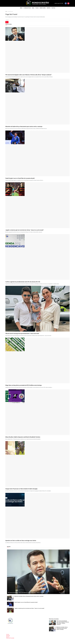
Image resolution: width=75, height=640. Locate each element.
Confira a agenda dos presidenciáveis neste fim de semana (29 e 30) (22, 281)
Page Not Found (10, 11)
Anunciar (7, 636)
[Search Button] (6, 22)
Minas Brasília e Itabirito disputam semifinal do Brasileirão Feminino (22, 437)
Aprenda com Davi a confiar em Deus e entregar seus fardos (20, 540)
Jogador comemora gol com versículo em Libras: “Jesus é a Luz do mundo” (24, 230)
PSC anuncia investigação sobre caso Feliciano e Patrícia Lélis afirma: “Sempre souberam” (28, 74)
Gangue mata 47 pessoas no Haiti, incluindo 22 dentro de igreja (21, 488)
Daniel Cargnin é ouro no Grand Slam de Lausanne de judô (20, 178)
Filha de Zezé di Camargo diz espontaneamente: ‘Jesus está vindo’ (22, 333)
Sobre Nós (8, 635)
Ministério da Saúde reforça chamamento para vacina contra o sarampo (23, 126)
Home (6, 11)
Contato (7, 634)
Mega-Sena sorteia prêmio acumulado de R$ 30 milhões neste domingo (23, 385)
